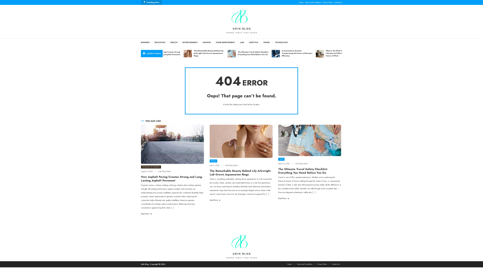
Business (145, 42)
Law (242, 42)
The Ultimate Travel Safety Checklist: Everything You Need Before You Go (246, 53)
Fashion (207, 42)
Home (301, 2)
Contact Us (338, 2)
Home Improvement (225, 42)
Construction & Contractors (151, 167)
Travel (266, 42)
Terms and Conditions (313, 2)
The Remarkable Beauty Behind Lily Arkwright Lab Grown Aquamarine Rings (202, 53)
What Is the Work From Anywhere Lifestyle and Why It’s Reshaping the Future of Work (334, 53)
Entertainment (190, 42)
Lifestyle (253, 42)
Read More (145, 214)
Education (160, 42)
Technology (281, 42)
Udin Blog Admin (164, 171)
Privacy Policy (328, 2)
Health (173, 42)
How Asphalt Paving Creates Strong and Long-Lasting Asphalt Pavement (172, 178)
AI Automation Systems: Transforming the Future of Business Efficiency (290, 53)
